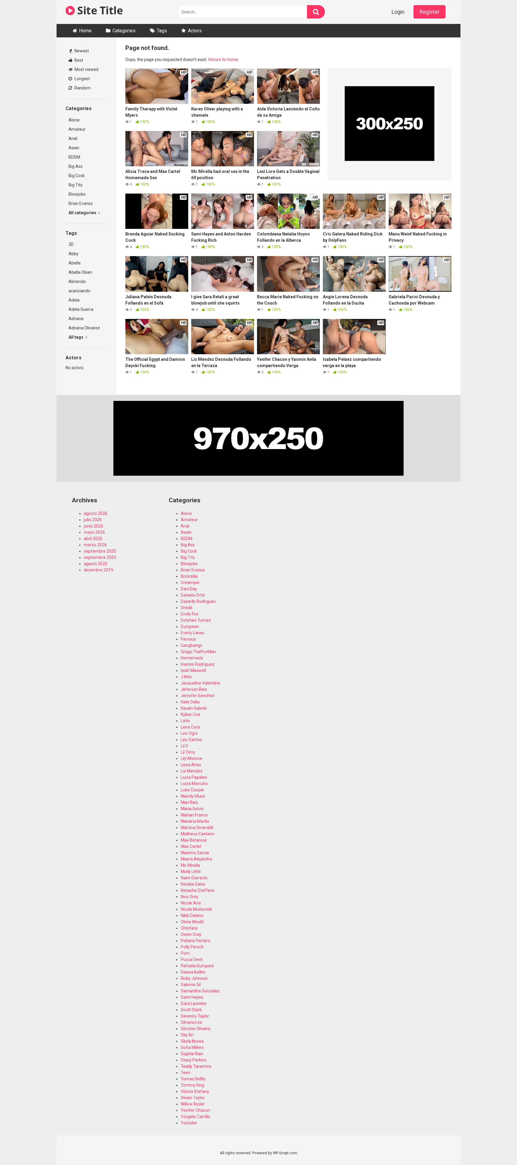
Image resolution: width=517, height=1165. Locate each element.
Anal (73, 138)
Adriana (76, 318)
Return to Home (223, 59)
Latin (185, 720)
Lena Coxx (190, 727)
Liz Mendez (192, 771)
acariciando (79, 290)
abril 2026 (93, 538)
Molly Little (191, 871)
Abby (73, 253)
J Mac (186, 676)
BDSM (74, 157)
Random (82, 88)
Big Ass (76, 166)
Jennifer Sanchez (198, 695)
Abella (74, 263)
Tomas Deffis (193, 1078)
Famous (188, 639)
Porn (185, 953)
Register (429, 12)
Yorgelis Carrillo (195, 1116)
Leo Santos (191, 739)
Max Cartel (191, 846)
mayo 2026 (94, 532)
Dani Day (189, 588)
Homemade (192, 657)
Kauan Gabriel (194, 708)
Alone (74, 120)
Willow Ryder (193, 1104)
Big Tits (76, 184)
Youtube (189, 1122)
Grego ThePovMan (198, 651)
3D (71, 244)
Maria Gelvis (192, 808)
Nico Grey (189, 896)
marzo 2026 (95, 544)
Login (398, 12)
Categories (124, 31)
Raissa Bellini (193, 972)
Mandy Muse (193, 796)
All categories (83, 212)
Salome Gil (191, 984)
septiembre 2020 (100, 557)
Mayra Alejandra (196, 859)
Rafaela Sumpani (197, 965)
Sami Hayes (192, 997)
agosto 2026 (95, 513)
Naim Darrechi (194, 877)
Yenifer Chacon (195, 1110)
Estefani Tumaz (196, 620)
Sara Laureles (194, 1003)
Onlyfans (189, 928)
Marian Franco (194, 815)
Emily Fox (189, 614)
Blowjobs (77, 194)
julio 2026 (93, 519)
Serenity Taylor (195, 1016)
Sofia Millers (192, 1047)
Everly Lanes (192, 632)
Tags (162, 31)
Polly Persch (192, 947)
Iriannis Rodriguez (198, 664)
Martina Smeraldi (197, 827)
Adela (74, 300)
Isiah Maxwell (193, 670)
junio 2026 (93, 526)
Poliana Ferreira (195, 940)
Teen (185, 1072)
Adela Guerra (81, 309)
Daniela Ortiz (193, 595)
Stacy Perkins (193, 1060)
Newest (81, 50)
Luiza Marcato (194, 783)
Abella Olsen (80, 272)
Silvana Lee (191, 1022)
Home (85, 31)
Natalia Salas (193, 884)
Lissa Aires (191, 764)
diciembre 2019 (98, 570)
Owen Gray (191, 934)
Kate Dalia (190, 701)
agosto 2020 (95, 563)
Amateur (77, 129)
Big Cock (77, 175)
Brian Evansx (81, 203)
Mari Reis (189, 802)
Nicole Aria (191, 903)
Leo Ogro (189, 733)
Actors (195, 31)
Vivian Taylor (193, 1097)
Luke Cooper (192, 789)
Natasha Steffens (198, 890)
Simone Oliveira (195, 1028)
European (190, 626)
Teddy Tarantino (196, 1066)
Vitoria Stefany (195, 1091)
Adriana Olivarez (84, 328)
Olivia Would (192, 921)
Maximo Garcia (195, 852)
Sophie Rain (192, 1053)
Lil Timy (188, 752)
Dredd (186, 607)
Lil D (184, 745)
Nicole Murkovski (196, 909)
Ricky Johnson (194, 978)
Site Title (99, 10)
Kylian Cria (190, 714)
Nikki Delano (192, 915)
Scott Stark (191, 1009)
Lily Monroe (191, 758)
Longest (82, 78)
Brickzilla (189, 576)
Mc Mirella (190, 865)
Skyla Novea (192, 1041)
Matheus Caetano (198, 833)
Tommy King (192, 1085)
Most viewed (86, 69)
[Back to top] (497, 1147)
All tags (76, 337)
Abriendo (77, 281)
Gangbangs (191, 645)
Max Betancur (194, 840)
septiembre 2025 (100, 551)
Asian (74, 147)
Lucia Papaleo (194, 777)
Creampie (190, 582)
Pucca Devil (191, 959)
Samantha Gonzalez (200, 990)
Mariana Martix (195, 821)
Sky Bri (187, 1034)
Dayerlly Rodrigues (198, 601)
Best (78, 60)
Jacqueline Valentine (200, 683)
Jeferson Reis (194, 689)
